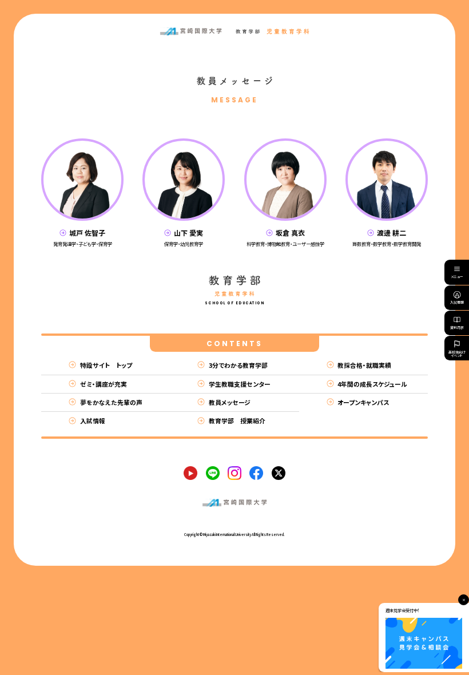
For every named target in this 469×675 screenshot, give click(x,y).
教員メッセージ (230, 402)
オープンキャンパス (363, 402)
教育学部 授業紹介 (237, 420)
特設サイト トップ (106, 365)
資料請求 (457, 327)
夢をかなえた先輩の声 (111, 402)
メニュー (457, 276)
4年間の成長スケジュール (372, 383)
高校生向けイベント (457, 354)
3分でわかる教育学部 (238, 365)
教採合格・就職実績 (364, 365)
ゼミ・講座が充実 (103, 383)
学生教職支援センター (240, 383)
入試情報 (457, 302)
